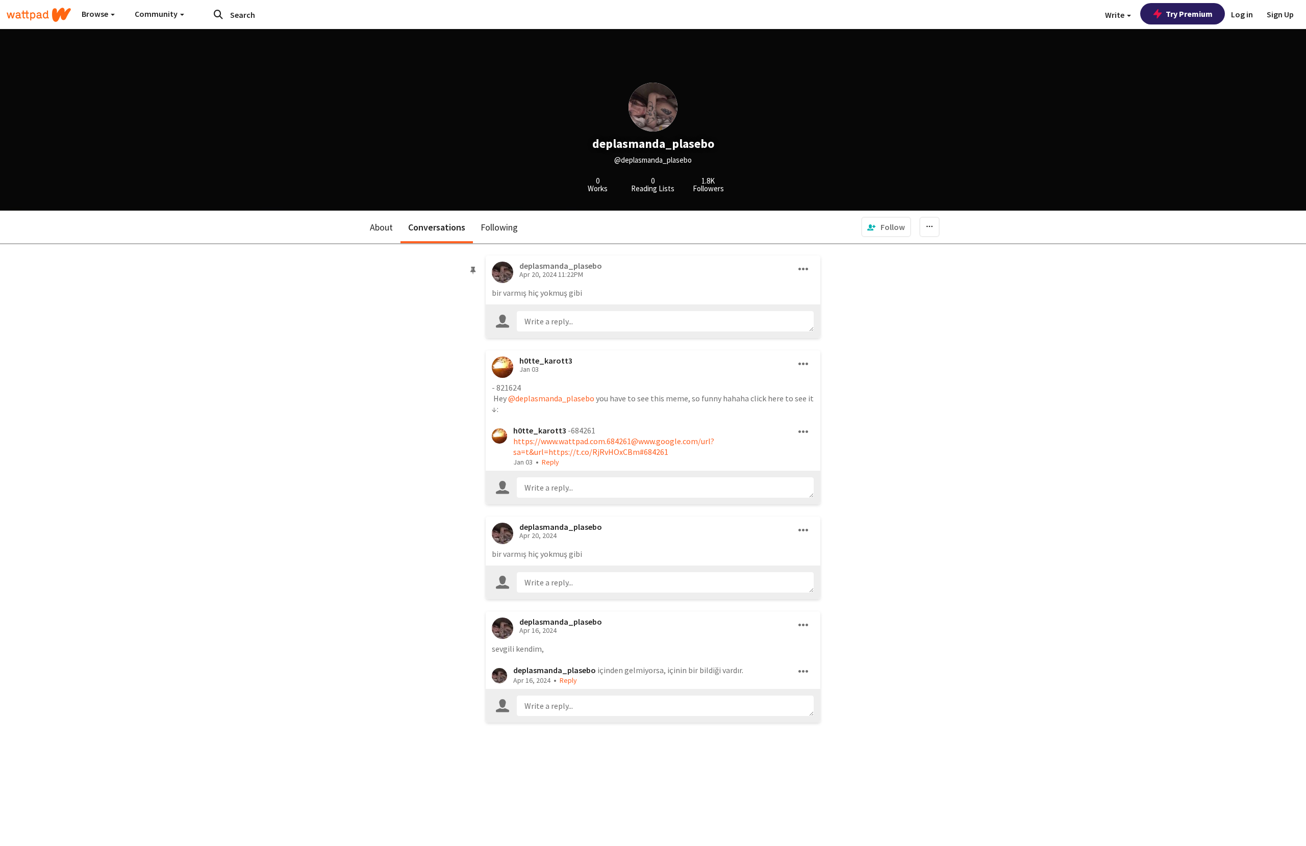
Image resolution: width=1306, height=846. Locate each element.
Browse (96, 14)
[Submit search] (218, 14)
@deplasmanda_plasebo (551, 398)
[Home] (39, 15)
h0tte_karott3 (545, 360)
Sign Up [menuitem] (1280, 14)
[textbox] (665, 321)
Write (1115, 15)
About (381, 227)
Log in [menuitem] (1242, 14)
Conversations (436, 227)
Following (499, 227)
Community (157, 14)
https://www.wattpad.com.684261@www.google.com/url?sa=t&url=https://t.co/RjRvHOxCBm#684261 (613, 446)
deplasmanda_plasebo (560, 527)
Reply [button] (550, 462)
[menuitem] (886, 227)
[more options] (803, 269)
